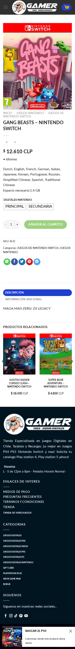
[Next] (72, 369)
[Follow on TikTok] (16, 616)
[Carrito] (66, 7)
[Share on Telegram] (37, 261)
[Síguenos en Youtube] (26, 616)
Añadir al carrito (45, 224)
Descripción (14, 292)
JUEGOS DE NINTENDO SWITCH (38, 248)
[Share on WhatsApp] (7, 261)
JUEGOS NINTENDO (30, 113)
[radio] (14, 207)
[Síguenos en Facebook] (5, 616)
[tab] (37, 292)
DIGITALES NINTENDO (18, 200)
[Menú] (5, 7)
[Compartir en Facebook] (14, 261)
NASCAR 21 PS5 (35, 630)
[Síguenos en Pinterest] (20, 616)
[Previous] (3, 369)
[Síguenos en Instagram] (10, 616)
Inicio (7, 113)
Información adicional (23, 299)
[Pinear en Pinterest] (29, 261)
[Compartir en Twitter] (22, 261)
